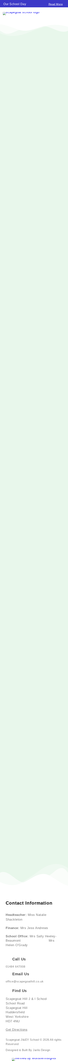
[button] (1, 3)
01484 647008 (15, 966)
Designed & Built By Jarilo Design (28, 1050)
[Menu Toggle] (63, 15)
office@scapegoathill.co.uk (25, 981)
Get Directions (16, 1029)
